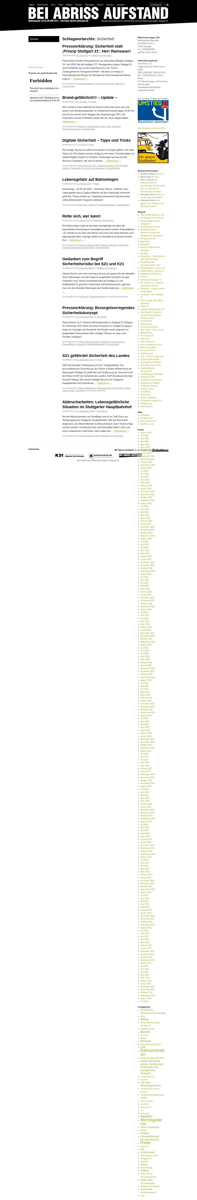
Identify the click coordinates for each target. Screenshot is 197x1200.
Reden (69, 5)
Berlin (103, 127)
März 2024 (145, 518)
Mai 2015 (144, 830)
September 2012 (147, 925)
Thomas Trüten (147, 389)
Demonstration (152, 1052)
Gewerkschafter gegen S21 (152, 309)
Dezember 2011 (147, 951)
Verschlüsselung (98, 168)
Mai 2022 (144, 583)
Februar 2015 (146, 839)
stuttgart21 (144, 1161)
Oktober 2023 (146, 533)
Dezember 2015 (147, 810)
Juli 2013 (144, 895)
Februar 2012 (146, 945)
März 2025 (145, 483)
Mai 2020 (144, 653)
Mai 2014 (144, 866)
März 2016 (145, 801)
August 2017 (146, 751)
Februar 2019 (146, 698)
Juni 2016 (144, 792)
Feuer (108, 127)
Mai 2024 (144, 512)
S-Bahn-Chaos (146, 353)
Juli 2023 (144, 541)
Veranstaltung (146, 1168)
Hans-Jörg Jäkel (146, 1101)
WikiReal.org (146, 403)
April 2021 (144, 621)
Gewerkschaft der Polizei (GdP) (110, 388)
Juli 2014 (144, 860)
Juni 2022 (144, 580)
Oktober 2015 (146, 816)
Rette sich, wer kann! (81, 216)
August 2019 (146, 680)
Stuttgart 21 (146, 1158)
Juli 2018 (144, 718)
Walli (97, 184)
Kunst (100, 5)
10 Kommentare (88, 129)
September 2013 (147, 889)
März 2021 (145, 624)
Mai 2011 (144, 972)
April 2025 (144, 480)
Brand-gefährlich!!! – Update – (89, 97)
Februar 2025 (146, 485)
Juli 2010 (144, 1001)
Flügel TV (144, 306)
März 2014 (145, 872)
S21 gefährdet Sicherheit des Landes (96, 355)
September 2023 (147, 536)
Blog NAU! (145, 241)
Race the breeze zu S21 (151, 344)
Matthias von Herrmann (102, 55)
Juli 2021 (144, 612)
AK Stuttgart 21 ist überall (151, 218)
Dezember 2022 (147, 562)
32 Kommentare (102, 248)
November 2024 (147, 494)
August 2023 (146, 539)
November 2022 (147, 565)
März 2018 (145, 730)
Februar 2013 (146, 910)
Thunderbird (76, 168)
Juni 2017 (144, 757)
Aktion (144, 1019)
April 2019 (144, 692)
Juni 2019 (144, 686)
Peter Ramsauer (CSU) (104, 84)
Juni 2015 (144, 827)
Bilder (143, 1038)
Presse (78, 5)
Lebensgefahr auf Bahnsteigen (90, 179)
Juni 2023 (144, 544)
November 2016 (147, 777)
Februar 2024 (146, 521)
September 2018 (147, 712)
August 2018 (146, 715)
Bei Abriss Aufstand (39, 25)
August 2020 (146, 645)
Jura (53, 5)
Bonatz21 (144, 244)
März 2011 (145, 978)
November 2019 (147, 671)
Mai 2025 (144, 477)
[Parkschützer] (101, 457)
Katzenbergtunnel (86, 84)
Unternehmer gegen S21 (151, 400)
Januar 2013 (145, 913)
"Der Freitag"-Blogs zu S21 (152, 215)
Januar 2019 (145, 701)
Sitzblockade (147, 1152)
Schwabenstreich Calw (150, 365)
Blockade (145, 1041)
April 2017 (144, 762)
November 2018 (147, 707)
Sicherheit (119, 84)
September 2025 (147, 465)
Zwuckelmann (146, 406)
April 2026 (144, 444)
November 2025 (147, 459)
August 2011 (145, 963)
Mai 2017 (144, 760)
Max (92, 145)
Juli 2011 (144, 966)
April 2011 (144, 975)
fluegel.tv (144, 1080)
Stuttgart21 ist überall (149, 383)
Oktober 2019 (146, 674)
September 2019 (147, 677)
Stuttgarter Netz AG (149, 386)
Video (144, 1170)
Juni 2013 (144, 898)
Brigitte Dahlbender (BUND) (150, 1044)
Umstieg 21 (145, 395)
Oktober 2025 (146, 462)
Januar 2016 (145, 807)
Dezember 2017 (147, 739)
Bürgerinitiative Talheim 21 (152, 271)
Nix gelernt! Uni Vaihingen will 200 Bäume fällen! (151, 203)
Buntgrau (144, 253)
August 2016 (146, 786)
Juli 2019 (144, 683)
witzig (142, 1195)
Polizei (143, 1130)
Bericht (145, 1032)
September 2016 (147, 783)
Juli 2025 (144, 471)
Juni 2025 (144, 474)
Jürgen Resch (145, 1107)
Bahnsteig (83, 205)
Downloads (42, 5)
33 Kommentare (113, 168)
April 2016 (144, 798)
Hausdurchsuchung (105, 166)
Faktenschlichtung (147, 1077)
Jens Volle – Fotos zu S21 (152, 330)
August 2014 (146, 857)
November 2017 (147, 742)
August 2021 (146, 609)
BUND (143, 1047)
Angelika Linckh (147, 1029)
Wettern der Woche (150, 1186)
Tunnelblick (145, 392)
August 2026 (146, 433)
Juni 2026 (144, 438)
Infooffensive (146, 321)
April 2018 (144, 727)
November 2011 (147, 954)
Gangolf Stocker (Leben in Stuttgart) (94, 342)
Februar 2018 (146, 733)
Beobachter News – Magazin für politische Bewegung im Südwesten (151, 232)
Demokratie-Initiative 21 (150, 280)
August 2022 (146, 574)
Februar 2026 (146, 450)
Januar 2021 (145, 630)
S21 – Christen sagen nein (152, 356)
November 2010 (147, 989)
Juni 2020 (144, 651)
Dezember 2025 (147, 456)
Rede (145, 1142)
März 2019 (145, 695)
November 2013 (147, 883)
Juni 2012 (144, 933)
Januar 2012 (145, 948)
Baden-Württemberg (87, 388)
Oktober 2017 (146, 745)
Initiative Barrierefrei (149, 327)
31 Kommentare (116, 436)
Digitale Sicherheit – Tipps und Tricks (96, 140)
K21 (141, 1110)
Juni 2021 (144, 615)
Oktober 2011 (146, 957)
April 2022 (144, 586)
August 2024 (146, 503)
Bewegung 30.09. (148, 238)
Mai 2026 (144, 441)
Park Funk (145, 339)
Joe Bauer (144, 1104)
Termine (110, 5)
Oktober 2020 (146, 639)
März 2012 (145, 942)
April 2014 (144, 869)
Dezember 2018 (147, 704)
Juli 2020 (144, 648)
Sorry (161, 174)
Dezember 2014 (147, 845)
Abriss (142, 1016)
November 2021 (147, 600)
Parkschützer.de (147, 342)
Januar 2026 (145, 453)
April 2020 (144, 656)
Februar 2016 (146, 804)
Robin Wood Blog (148, 347)
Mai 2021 (144, 618)
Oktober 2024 (146, 497)
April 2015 (144, 833)
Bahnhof (82, 127)
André (93, 102)
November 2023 (147, 530)
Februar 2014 (146, 874)
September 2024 (147, 500)
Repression (144, 1146)
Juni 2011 (144, 969)
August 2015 (146, 822)
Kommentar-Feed (148, 421)
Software (66, 168)
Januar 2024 (145, 524)
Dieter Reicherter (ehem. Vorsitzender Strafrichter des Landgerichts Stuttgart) (152, 1067)
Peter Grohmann (149, 1127)
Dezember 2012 (147, 916)
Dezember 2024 (147, 491)
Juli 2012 (144, 930)
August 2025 (146, 468)
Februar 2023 (146, 556)
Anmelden (144, 415)
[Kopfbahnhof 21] (69, 457)
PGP (116, 166)
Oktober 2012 (146, 922)
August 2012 (146, 928)
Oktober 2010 (146, 992)
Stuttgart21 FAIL (147, 377)
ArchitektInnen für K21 (150, 227)
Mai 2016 (144, 795)
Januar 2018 (145, 736)
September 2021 (147, 606)
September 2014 (147, 854)
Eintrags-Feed (146, 418)
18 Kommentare (112, 344)
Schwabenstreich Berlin (150, 362)
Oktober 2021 (146, 603)
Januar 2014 (145, 877)
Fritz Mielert (102, 317)
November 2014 (147, 848)
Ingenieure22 (146, 324)
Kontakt (120, 5)
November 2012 (147, 919)
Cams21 (144, 277)
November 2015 (147, 813)
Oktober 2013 (146, 886)
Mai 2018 (144, 724)
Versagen (114, 245)
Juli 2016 (144, 789)
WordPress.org (147, 424)
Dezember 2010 (147, 986)
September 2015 (147, 818)
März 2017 (145, 766)
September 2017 (147, 748)
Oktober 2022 (146, 568)
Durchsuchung (85, 166)
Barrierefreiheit (93, 127)
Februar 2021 (146, 627)
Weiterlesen (81, 79)
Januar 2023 (145, 559)
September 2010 (147, 995)
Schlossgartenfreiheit (149, 359)
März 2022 (145, 589)
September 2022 (147, 571)
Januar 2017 (145, 771)
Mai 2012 (144, 936)
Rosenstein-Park (147, 350)
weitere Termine (35, 67)
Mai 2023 (144, 547)
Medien (146, 1116)
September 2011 (147, 960)
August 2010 (146, 998)
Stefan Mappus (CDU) (149, 1156)
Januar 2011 (145, 984)
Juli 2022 (144, 577)
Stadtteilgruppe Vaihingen (151, 374)
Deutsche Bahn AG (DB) (89, 245)
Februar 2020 (146, 662)
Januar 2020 (145, 665)
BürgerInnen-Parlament (150, 274)
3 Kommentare (68, 86)
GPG (94, 166)
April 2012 (144, 939)
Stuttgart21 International (151, 380)
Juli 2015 (144, 824)
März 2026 (145, 447)
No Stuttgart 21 (147, 336)
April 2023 (144, 550)
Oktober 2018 (146, 709)
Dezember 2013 (147, 880)
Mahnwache (144, 1113)
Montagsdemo (151, 1121)
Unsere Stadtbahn (148, 398)
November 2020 (147, 636)
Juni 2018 (144, 721)
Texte (60, 5)
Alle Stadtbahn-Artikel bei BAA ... (152, 128)
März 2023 (145, 553)
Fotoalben (89, 5)
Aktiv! (31, 5)
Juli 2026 (144, 435)
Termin (144, 1164)
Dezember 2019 (147, 668)
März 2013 (145, 907)
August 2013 (146, 892)
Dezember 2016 (147, 774)
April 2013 (144, 904)
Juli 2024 (144, 506)
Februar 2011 (146, 981)
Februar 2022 (146, 592)
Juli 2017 (144, 754)
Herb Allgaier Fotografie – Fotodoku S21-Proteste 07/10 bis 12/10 (151, 315)
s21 (142, 1149)
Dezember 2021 (147, 597)
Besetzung (144, 1035)
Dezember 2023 (147, 527)
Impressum (33, 449)
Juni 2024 (144, 509)
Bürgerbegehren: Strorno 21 (152, 268)
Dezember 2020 (147, 633)
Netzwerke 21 (146, 333)
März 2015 (145, 836)
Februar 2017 (146, 768)
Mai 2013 (144, 901)
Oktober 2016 (146, 780)
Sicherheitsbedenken (71, 129)
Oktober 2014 (146, 851)
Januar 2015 (145, 842)
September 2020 (147, 642)
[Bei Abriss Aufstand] (98, 14)
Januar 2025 (145, 489)
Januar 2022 (145, 595)
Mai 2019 (144, 689)
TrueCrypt (86, 168)
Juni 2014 (144, 863)
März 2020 (145, 659)
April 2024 (144, 515)
